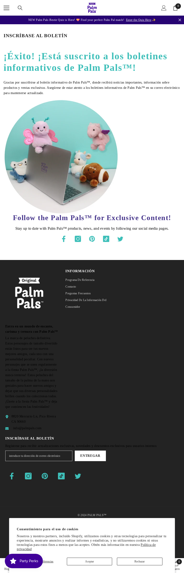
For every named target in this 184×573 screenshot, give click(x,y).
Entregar (90, 456)
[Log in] (164, 8)
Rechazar (139, 561)
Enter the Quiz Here (138, 20)
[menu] (6, 8)
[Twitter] (120, 239)
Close (180, 20)
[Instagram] (78, 239)
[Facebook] (63, 239)
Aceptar (89, 561)
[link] (176, 565)
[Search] (20, 8)
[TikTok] (106, 239)
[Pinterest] (92, 239)
